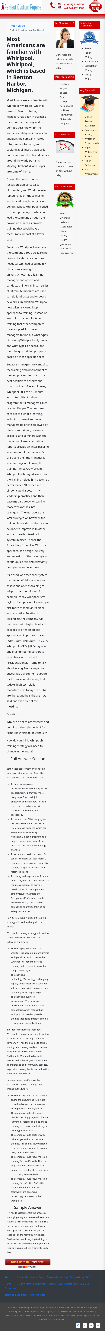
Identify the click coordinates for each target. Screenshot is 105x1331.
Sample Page (40, 1283)
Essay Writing (77, 1277)
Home (12, 25)
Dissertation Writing (57, 1277)
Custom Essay (37, 1277)
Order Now (11, 1288)
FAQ (88, 1277)
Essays (21, 25)
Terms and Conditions (16, 1294)
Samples (84, 1283)
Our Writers (25, 1283)
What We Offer (37, 1294)
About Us (9, 1277)
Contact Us (22, 1277)
